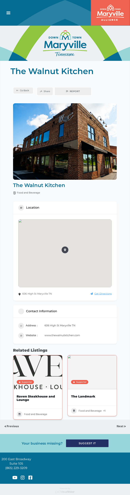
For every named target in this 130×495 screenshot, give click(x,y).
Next (120, 426)
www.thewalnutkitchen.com (62, 335)
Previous (13, 426)
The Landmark (83, 396)
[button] (8, 13)
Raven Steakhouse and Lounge (36, 398)
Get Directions (103, 293)
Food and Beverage (28, 192)
